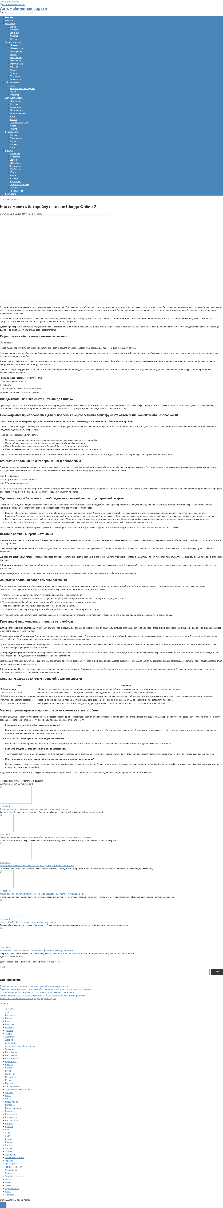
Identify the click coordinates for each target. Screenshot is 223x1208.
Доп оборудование (14, 98)
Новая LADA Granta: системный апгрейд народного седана (28, 922)
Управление (16, 138)
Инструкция (11, 1055)
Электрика (15, 79)
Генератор (15, 157)
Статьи (13, 39)
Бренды (9, 150)
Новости (9, 20)
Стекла (13, 119)
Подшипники (16, 110)
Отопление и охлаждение (22, 88)
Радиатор (14, 95)
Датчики (14, 45)
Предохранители (18, 113)
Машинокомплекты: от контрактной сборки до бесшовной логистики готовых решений (42, 894)
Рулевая (14, 144)
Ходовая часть (12, 132)
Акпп (12, 85)
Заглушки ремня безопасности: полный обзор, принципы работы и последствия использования (46, 837)
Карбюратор (16, 169)
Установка (15, 76)
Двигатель (15, 163)
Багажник (15, 153)
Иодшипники (11, 1058)
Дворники (15, 101)
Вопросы (14, 30)
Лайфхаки (15, 33)
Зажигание (15, 166)
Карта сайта (10, 194)
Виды (13, 26)
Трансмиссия (16, 191)
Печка (8, 1095)
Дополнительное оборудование (20, 1046)
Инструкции (16, 51)
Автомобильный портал (23, 8)
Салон (13, 175)
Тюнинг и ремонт (13, 42)
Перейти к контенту (9, 1)
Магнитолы (15, 107)
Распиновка (16, 57)
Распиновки (16, 61)
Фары (13, 126)
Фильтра (14, 129)
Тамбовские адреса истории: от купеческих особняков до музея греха (34, 809)
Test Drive (9, 1009)
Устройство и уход (19, 122)
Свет (12, 116)
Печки (13, 91)
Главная (9, 17)
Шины (13, 141)
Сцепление (15, 181)
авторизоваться (52, 962)
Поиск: (3, 12)
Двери (13, 160)
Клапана (14, 104)
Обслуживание (12, 82)
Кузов (13, 172)
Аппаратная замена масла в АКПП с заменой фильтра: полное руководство (36, 950)
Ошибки (9, 1092)
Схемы (13, 70)
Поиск (3, 967)
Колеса (13, 135)
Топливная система (19, 184)
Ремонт (14, 67)
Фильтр (8, 1182)
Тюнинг (14, 73)
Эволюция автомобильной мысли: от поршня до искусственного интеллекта (37, 865)
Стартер (14, 178)
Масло (13, 54)
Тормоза (14, 188)
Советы (14, 36)
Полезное (10, 23)
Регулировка (16, 64)
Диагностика (16, 48)
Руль (12, 147)
